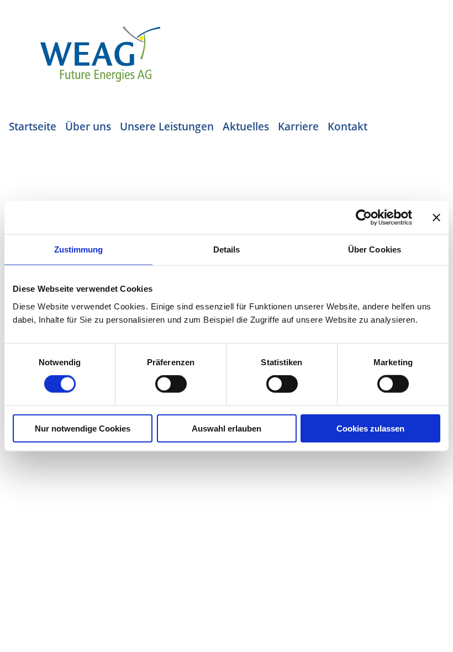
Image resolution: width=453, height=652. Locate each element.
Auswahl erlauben (226, 428)
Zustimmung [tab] (78, 249)
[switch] (171, 384)
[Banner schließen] (436, 218)
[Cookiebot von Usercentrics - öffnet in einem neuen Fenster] (363, 217)
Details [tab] (226, 249)
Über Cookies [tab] (374, 249)
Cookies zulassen (370, 428)
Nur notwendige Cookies (82, 428)
